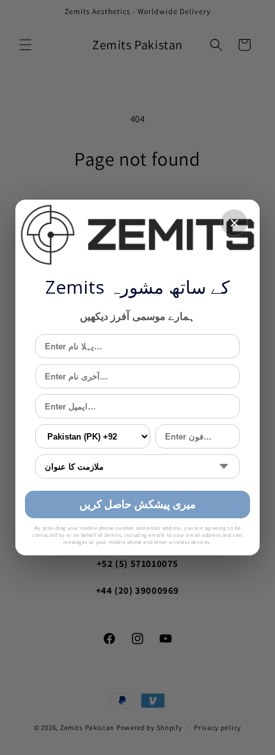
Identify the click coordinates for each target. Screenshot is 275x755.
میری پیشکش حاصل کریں (137, 504)
